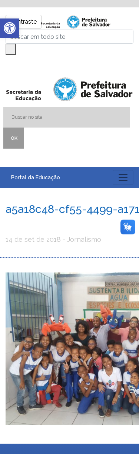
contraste (23, 21)
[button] (9, 28)
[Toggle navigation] (123, 177)
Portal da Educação (35, 177)
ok (14, 138)
